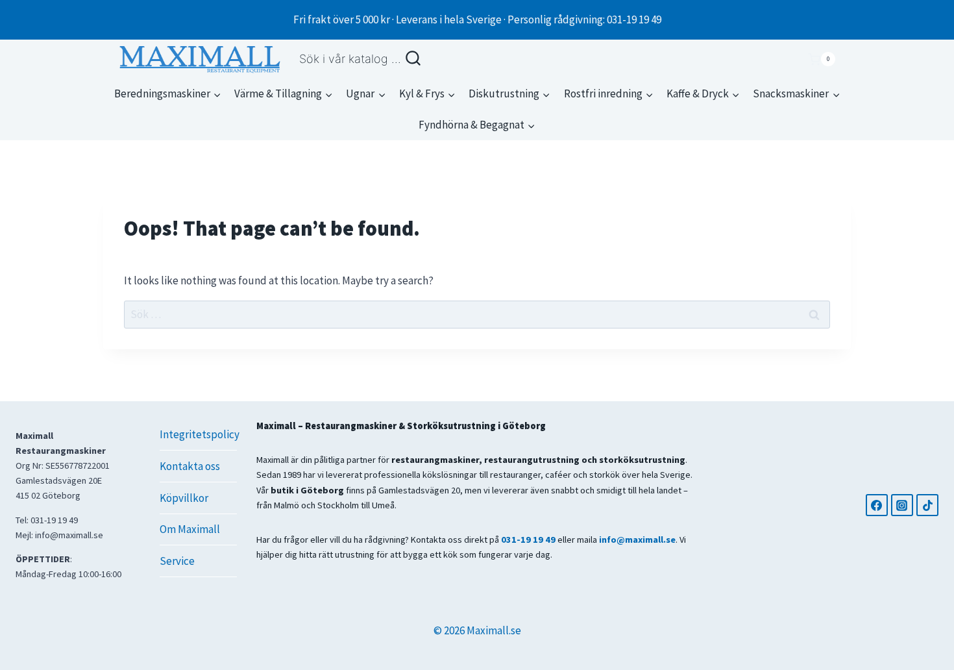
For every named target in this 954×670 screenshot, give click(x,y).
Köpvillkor (184, 498)
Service (177, 561)
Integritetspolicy (198, 434)
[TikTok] (927, 505)
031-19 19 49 (528, 539)
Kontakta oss (190, 466)
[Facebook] (877, 505)
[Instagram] (902, 505)
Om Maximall (190, 529)
